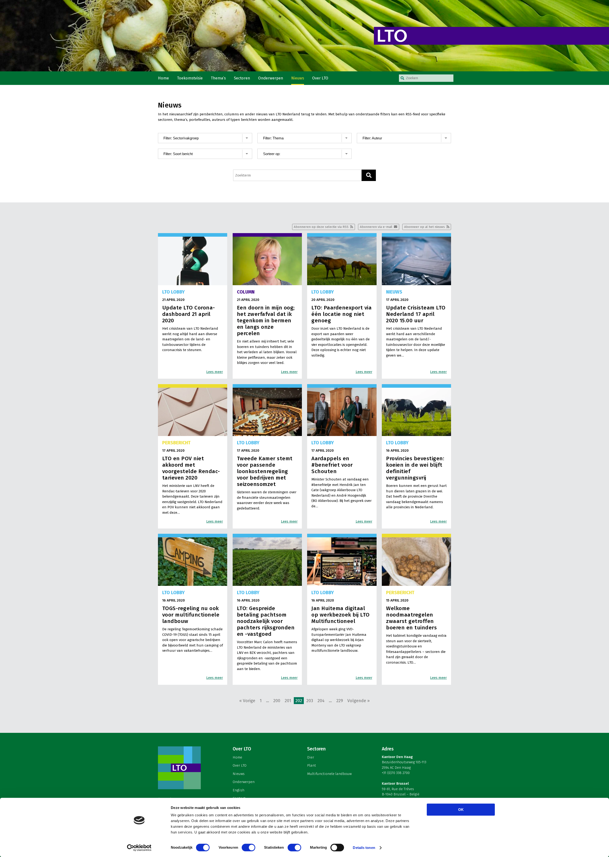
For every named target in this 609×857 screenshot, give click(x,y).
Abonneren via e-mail (376, 227)
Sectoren (242, 78)
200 (276, 700)
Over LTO (320, 78)
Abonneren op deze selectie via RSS (321, 227)
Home (163, 78)
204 (321, 700)
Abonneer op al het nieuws (424, 227)
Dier (310, 757)
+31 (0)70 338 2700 (396, 773)
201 (288, 700)
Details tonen (364, 848)
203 (309, 700)
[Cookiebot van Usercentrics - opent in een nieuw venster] (139, 847)
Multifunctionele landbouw (329, 774)
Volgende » (358, 700)
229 (339, 700)
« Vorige (247, 700)
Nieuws (297, 78)
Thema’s (218, 78)
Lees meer (214, 372)
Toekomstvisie (190, 78)
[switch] (248, 847)
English (238, 790)
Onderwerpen (270, 78)
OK (461, 810)
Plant (311, 765)
